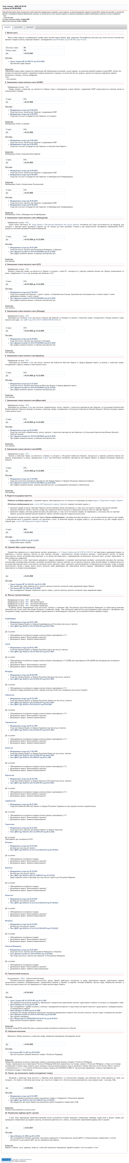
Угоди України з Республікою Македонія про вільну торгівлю (55, 225)
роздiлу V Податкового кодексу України (107, 500)
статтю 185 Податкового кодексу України (50, 504)
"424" (27, 405)
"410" (27, 269)
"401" (27, 602)
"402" (27, 223)
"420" (27, 316)
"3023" (22, 978)
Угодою (24, 273)
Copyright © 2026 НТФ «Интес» (22, 1159)
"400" (27, 600)
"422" (27, 360)
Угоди (30, 318)
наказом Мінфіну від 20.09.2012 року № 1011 (69, 40)
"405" (27, 606)
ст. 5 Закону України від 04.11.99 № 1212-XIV (75, 552)
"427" (27, 454)
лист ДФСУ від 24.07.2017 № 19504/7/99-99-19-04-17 (40, 320)
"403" (27, 87)
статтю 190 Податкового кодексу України (31, 521)
